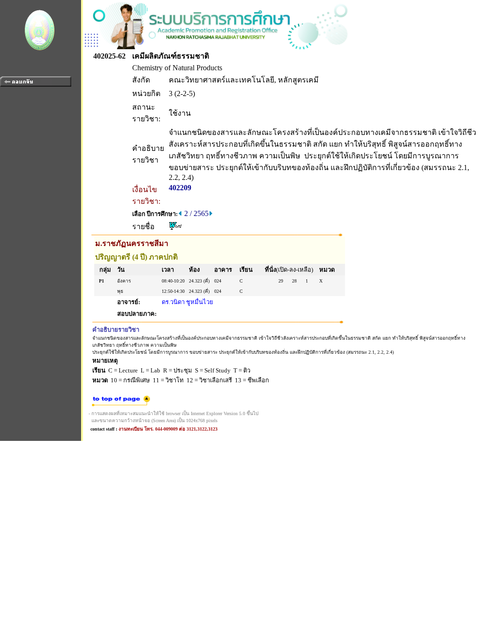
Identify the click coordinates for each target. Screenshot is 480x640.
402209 (180, 188)
